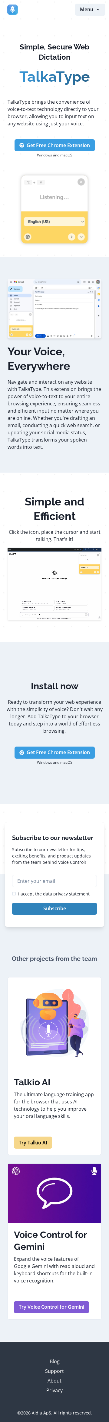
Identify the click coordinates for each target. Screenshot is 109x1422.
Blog (55, 1361)
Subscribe (54, 908)
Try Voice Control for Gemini (51, 1307)
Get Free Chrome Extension (58, 145)
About (54, 1380)
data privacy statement (66, 894)
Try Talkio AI (33, 1142)
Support (54, 1371)
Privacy (54, 1390)
